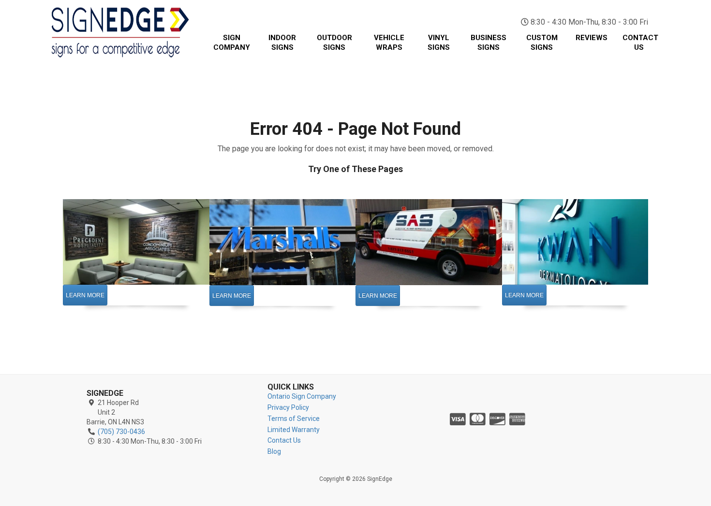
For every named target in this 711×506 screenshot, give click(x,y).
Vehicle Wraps (389, 42)
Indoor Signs (282, 42)
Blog (274, 451)
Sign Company (231, 42)
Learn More (85, 295)
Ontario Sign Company (301, 396)
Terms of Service (293, 418)
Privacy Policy (288, 407)
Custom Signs (542, 42)
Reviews (591, 37)
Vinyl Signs (439, 42)
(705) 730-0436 (602, 9)
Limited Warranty (293, 430)
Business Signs (488, 42)
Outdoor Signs (334, 42)
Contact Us (640, 42)
